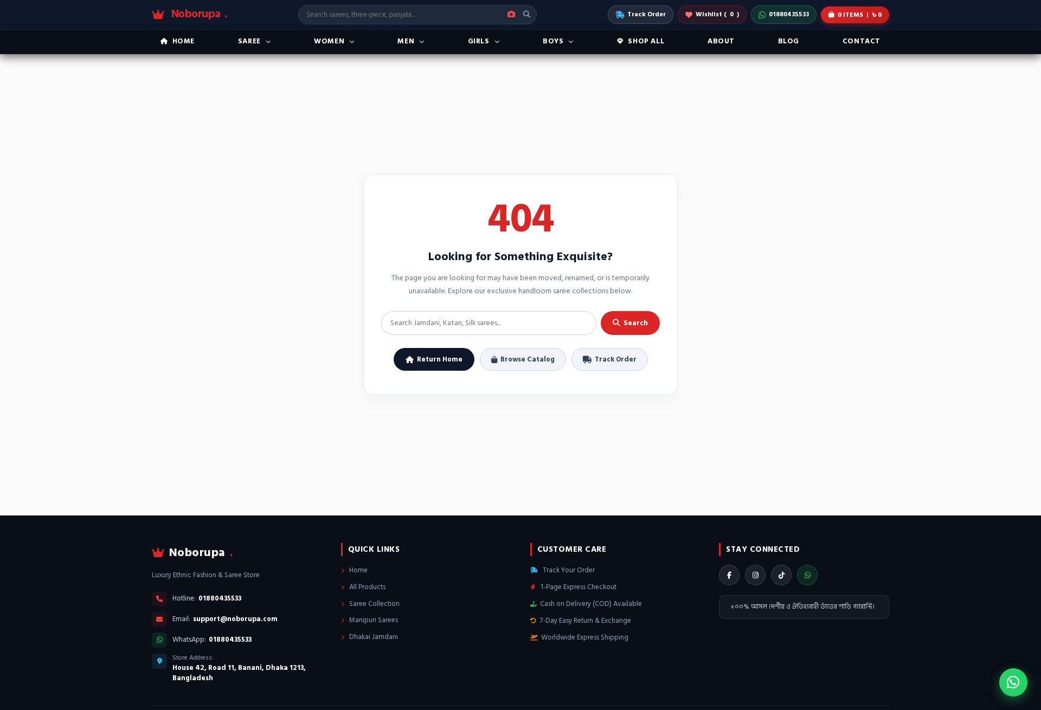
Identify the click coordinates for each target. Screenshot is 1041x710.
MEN (405, 41)
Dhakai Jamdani (373, 637)
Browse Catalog (527, 359)
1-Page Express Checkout (577, 587)
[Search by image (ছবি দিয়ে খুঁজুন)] (511, 15)
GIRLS (479, 41)
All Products (366, 587)
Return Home (439, 359)
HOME (183, 41)
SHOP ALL (646, 41)
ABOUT (721, 41)
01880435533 (789, 14)
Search (636, 323)
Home (358, 570)
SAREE (249, 41)
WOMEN (329, 41)
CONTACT (862, 41)
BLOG (788, 41)
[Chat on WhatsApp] (1013, 682)
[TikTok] (781, 575)
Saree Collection (374, 604)
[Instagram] (755, 575)
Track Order (646, 14)
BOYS (553, 41)
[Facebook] (729, 575)
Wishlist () (717, 14)
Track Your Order (568, 570)
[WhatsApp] (807, 575)
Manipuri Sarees (373, 620)
